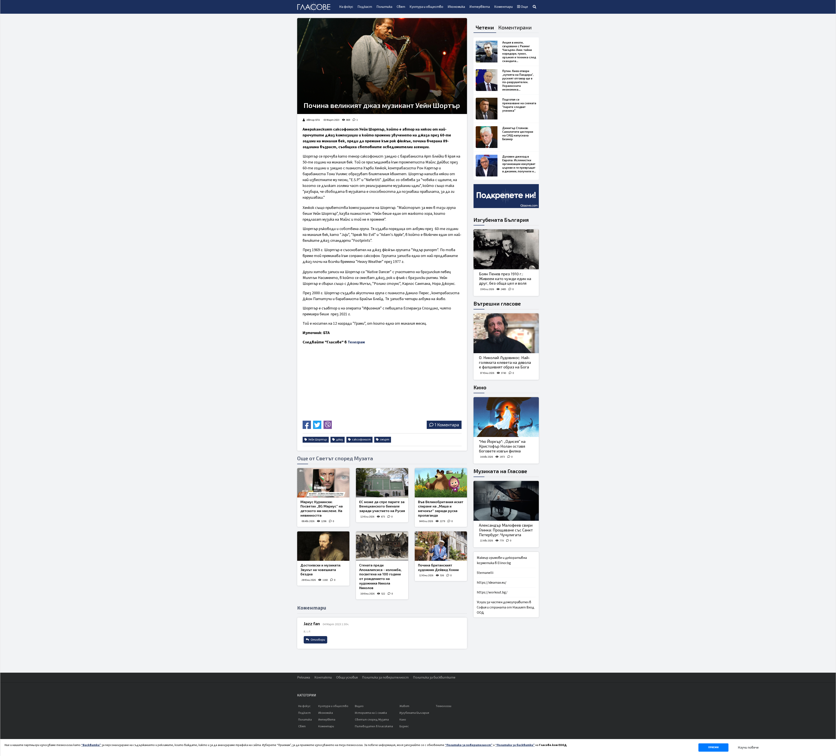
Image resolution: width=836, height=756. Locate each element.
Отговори (317, 640)
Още (524, 6)
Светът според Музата (372, 719)
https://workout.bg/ (492, 592)
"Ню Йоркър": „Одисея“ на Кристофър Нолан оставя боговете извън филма (502, 446)
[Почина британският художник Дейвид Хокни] (441, 546)
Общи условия (347, 677)
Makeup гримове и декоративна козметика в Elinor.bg (502, 560)
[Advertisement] (340, 388)
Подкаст (364, 6)
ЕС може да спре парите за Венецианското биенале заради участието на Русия (382, 506)
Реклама (303, 677)
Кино (480, 387)
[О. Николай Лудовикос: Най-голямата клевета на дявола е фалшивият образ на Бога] (506, 333)
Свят (401, 6)
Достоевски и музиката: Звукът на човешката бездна (320, 569)
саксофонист (361, 439)
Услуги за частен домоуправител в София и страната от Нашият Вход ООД (505, 607)
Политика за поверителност (385, 677)
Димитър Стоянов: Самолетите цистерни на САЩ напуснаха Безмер (517, 133)
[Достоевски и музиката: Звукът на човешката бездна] (323, 546)
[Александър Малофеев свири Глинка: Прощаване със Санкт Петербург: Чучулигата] (506, 501)
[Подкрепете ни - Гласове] (506, 196)
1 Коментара (447, 424)
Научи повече (748, 747)
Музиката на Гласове (500, 471)
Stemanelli (485, 572)
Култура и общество (426, 6)
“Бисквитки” (91, 745)
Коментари (503, 6)
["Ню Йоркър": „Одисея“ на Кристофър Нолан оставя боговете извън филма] (506, 417)
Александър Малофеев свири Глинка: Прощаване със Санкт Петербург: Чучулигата (506, 530)
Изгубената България (501, 220)
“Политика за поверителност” (468, 745)
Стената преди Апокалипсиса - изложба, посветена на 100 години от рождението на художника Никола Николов (380, 576)
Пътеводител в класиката (374, 726)
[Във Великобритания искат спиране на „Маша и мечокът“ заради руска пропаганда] (441, 482)
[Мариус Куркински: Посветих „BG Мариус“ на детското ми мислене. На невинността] (323, 482)
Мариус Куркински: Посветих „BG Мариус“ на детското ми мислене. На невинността (321, 508)
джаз (339, 439)
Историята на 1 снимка (371, 713)
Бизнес (404, 726)
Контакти (323, 677)
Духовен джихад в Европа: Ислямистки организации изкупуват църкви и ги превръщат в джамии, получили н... (519, 164)
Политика (384, 6)
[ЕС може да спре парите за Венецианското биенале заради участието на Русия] (382, 482)
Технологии (443, 706)
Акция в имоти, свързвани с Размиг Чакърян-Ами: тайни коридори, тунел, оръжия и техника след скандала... (519, 52)
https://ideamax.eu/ (491, 582)
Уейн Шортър (317, 439)
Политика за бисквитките (434, 677)
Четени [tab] (485, 27)
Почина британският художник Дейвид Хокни (438, 567)
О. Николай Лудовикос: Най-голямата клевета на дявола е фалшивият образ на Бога (505, 362)
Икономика (456, 6)
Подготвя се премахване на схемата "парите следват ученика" (519, 105)
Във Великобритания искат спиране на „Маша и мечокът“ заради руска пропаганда (440, 508)
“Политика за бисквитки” (515, 745)
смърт (384, 439)
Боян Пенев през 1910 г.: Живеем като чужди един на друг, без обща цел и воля (505, 278)
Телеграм (356, 342)
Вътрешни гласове (497, 303)
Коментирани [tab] (515, 27)
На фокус (346, 6)
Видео (359, 706)
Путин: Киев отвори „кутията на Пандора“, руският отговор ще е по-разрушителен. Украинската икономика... (517, 80)
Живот (404, 706)
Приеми (713, 747)
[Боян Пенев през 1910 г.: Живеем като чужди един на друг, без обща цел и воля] (506, 249)
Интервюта (479, 6)
